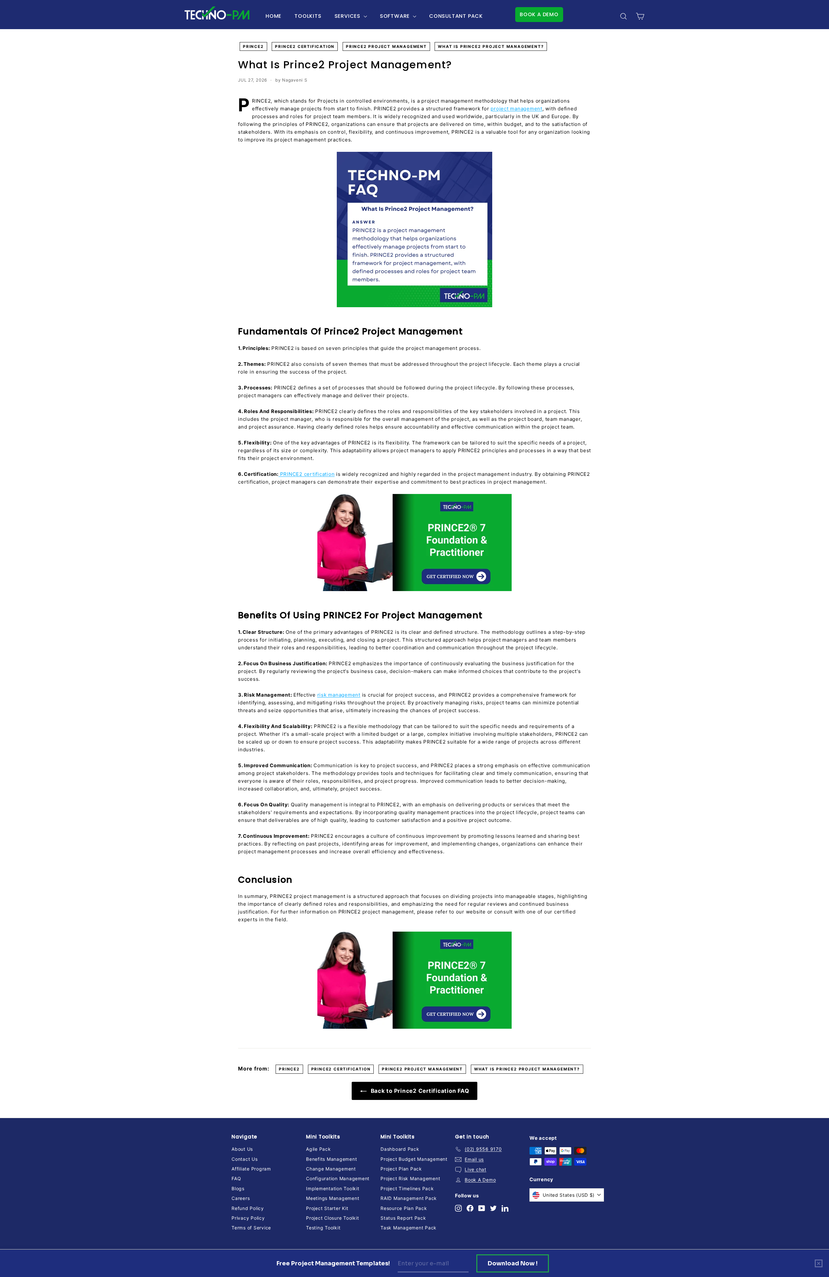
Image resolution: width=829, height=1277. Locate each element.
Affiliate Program (251, 1168)
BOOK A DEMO (539, 14)
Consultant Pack (456, 16)
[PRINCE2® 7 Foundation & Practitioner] (414, 542)
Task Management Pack (408, 1227)
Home (273, 16)
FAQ (236, 1178)
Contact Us (245, 1159)
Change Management (331, 1168)
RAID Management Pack (408, 1198)
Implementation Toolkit (332, 1188)
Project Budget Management (414, 1159)
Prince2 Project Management (386, 46)
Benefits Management (331, 1159)
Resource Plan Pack (403, 1208)
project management (516, 109)
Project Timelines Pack (407, 1188)
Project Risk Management (410, 1178)
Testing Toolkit (323, 1227)
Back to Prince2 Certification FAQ (419, 1091)
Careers (241, 1198)
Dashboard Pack (399, 1149)
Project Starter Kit (327, 1208)
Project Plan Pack (401, 1168)
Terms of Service (251, 1227)
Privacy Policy (248, 1218)
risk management (338, 695)
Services (348, 16)
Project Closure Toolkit (332, 1218)
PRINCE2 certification (306, 474)
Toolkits (307, 16)
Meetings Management (332, 1198)
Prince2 (253, 46)
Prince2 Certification (305, 46)
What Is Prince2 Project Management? (491, 46)
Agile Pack (318, 1149)
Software (395, 16)
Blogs (238, 1188)
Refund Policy (248, 1208)
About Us (242, 1149)
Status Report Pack (403, 1218)
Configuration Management (337, 1178)
